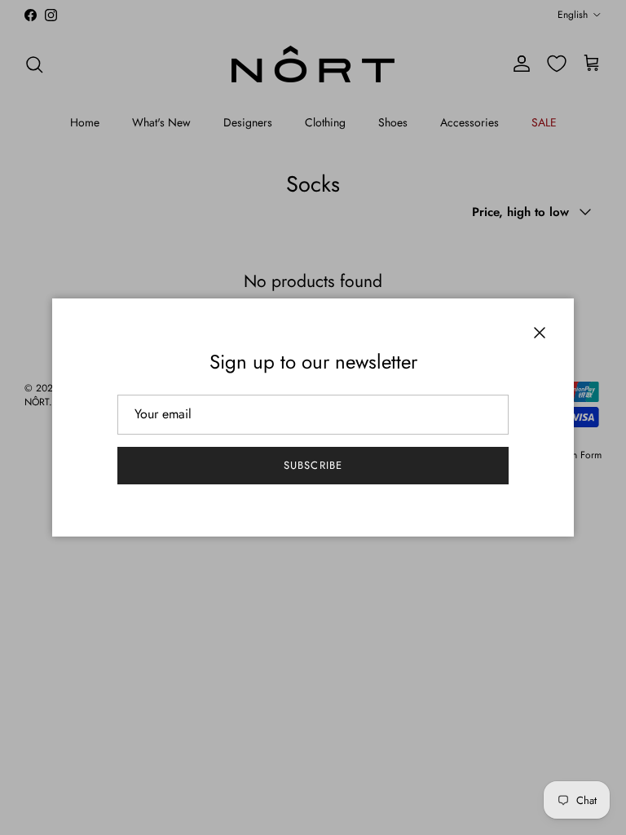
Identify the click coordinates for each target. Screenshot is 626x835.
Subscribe (313, 465)
